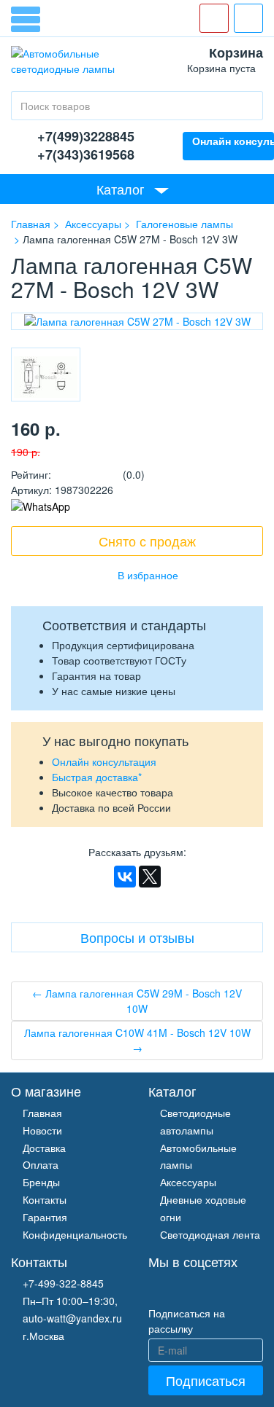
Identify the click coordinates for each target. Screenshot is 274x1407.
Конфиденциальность (75, 1234)
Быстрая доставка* (97, 776)
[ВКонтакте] (125, 876)
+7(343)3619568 (85, 154)
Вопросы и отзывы (137, 937)
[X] (150, 876)
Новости (42, 1130)
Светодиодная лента (210, 1234)
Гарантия (45, 1217)
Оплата (40, 1164)
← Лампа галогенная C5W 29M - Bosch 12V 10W (137, 1001)
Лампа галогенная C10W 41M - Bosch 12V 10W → (137, 1040)
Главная (42, 1112)
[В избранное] (137, 575)
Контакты (44, 1199)
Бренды (41, 1182)
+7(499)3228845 (85, 136)
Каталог (120, 188)
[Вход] (248, 18)
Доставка (44, 1147)
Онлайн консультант (233, 140)
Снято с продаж (147, 540)
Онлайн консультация (104, 761)
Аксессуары (188, 1182)
